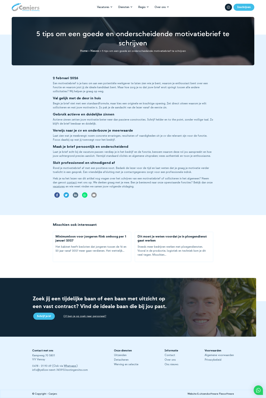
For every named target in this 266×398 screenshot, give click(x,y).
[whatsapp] (84, 195)
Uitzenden (120, 355)
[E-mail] (94, 195)
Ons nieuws (171, 364)
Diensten (123, 7)
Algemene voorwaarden (219, 355)
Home (84, 51)
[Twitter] (66, 195)
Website (192, 393)
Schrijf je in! (44, 316)
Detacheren (121, 360)
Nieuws (94, 51)
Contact (170, 355)
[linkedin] (75, 195)
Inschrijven (244, 7)
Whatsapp (70, 366)
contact (72, 182)
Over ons (160, 7)
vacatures (59, 186)
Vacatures (103, 7)
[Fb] (57, 195)
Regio (142, 7)
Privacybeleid (213, 360)
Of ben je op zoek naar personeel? (84, 316)
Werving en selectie (126, 364)
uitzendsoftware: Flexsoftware (216, 393)
